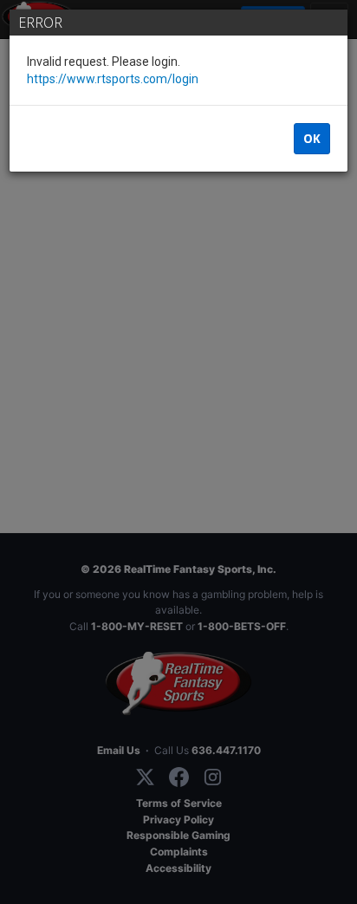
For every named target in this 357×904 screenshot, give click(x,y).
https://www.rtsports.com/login (112, 79)
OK (312, 139)
